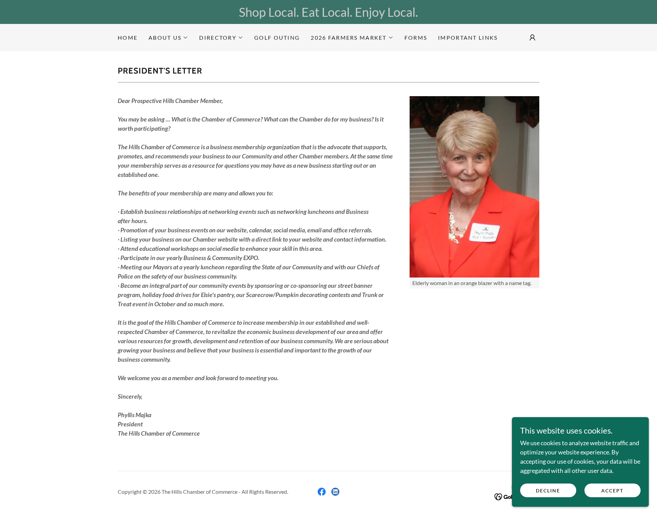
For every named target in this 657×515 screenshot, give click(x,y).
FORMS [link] (415, 37)
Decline (548, 490)
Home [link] (128, 37)
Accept (612, 490)
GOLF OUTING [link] (277, 37)
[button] (168, 38)
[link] (321, 492)
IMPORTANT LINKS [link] (468, 37)
